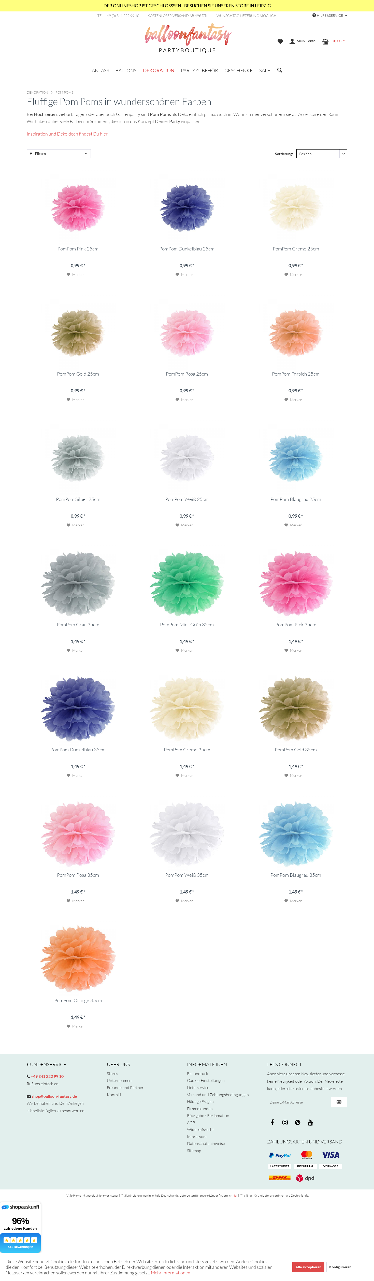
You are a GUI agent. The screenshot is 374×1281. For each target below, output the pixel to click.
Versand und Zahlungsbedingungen (218, 1094)
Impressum (197, 1136)
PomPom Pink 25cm (77, 249)
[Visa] (305, 1155)
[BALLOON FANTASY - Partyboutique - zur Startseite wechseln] (188, 41)
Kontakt (114, 1094)
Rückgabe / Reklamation (208, 1115)
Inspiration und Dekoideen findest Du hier (67, 134)
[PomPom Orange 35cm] (78, 958)
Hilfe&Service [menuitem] (330, 15)
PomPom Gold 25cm (78, 374)
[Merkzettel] (280, 41)
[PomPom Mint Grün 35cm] (186, 582)
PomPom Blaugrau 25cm (295, 499)
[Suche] (279, 70)
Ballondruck (197, 1073)
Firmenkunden (200, 1108)
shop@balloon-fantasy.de (54, 1096)
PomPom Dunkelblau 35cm (78, 750)
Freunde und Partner (125, 1087)
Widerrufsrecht (200, 1129)
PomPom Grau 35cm (78, 625)
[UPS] (305, 1178)
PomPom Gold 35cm (296, 750)
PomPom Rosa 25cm (187, 374)
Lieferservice (198, 1087)
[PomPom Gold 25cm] (78, 332)
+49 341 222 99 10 (47, 1076)
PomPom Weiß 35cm (187, 875)
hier (235, 1195)
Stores (112, 1073)
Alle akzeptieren (308, 1267)
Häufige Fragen (200, 1101)
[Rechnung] (305, 1166)
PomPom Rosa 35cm (78, 875)
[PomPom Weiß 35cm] (186, 833)
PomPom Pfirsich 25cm (296, 374)
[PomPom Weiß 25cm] (186, 457)
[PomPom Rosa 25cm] (186, 332)
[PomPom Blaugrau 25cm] (295, 457)
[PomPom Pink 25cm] (78, 207)
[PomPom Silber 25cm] (78, 457)
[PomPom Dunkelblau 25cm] (186, 207)
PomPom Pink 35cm (295, 625)
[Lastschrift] (280, 1166)
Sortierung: (284, 154)
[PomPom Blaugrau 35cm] (295, 833)
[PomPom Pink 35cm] (295, 582)
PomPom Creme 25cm (296, 249)
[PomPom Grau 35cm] (78, 582)
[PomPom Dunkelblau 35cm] (78, 707)
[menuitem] (280, 41)
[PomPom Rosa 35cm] (78, 833)
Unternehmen (119, 1080)
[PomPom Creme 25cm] (295, 207)
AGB (191, 1122)
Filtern (40, 153)
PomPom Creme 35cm (187, 750)
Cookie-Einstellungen (206, 1080)
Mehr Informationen (170, 1272)
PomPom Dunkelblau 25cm (186, 249)
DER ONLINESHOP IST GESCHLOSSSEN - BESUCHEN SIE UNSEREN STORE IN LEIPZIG (187, 5)
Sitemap (194, 1150)
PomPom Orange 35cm (78, 1000)
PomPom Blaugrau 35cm (295, 875)
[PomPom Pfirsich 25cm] (295, 332)
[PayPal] (280, 1155)
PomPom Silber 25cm (78, 499)
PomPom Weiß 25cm (187, 499)
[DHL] (280, 1178)
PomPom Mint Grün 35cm (187, 625)
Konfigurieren (340, 1267)
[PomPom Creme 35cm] (186, 707)
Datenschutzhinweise (206, 1143)
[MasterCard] (330, 1155)
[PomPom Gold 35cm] (295, 707)
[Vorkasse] (330, 1166)
